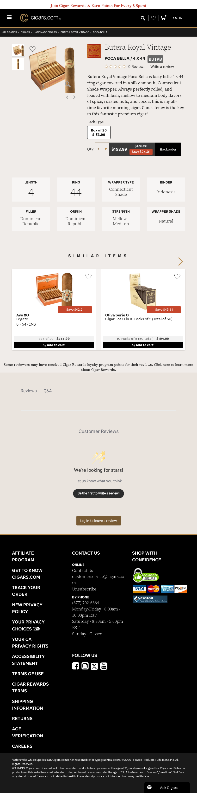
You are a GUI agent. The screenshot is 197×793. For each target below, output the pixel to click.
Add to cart (56, 345)
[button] (18, 55)
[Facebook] (75, 666)
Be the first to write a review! (99, 493)
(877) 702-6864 (85, 603)
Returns (22, 718)
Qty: (91, 149)
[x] (94, 665)
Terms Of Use (28, 673)
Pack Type (95, 122)
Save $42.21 (75, 310)
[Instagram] (85, 666)
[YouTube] (103, 666)
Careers (22, 746)
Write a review (162, 67)
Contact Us (82, 570)
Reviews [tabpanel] (29, 390)
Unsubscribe (84, 589)
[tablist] (98, 390)
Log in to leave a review (98, 520)
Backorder (168, 149)
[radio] (99, 132)
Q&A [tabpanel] (47, 390)
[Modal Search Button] (143, 18)
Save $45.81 (164, 310)
